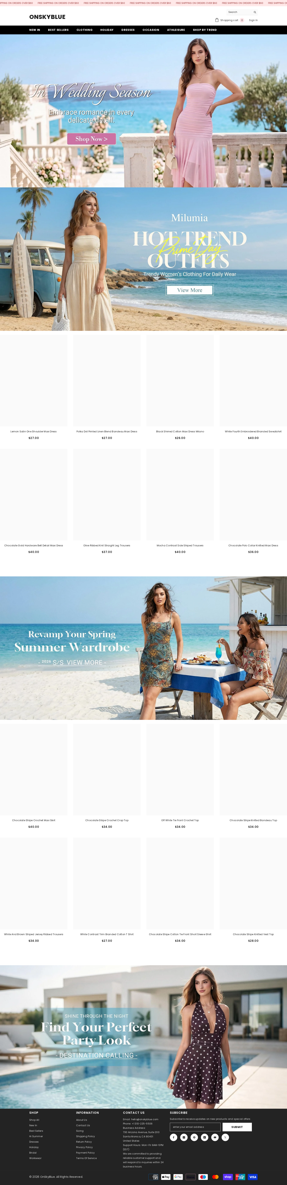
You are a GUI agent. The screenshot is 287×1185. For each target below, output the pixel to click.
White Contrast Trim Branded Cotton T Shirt (107, 934)
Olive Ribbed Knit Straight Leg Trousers (106, 545)
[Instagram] (184, 1137)
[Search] (242, 12)
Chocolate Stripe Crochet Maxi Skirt (33, 820)
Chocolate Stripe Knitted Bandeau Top (253, 820)
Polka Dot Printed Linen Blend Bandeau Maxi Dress (107, 431)
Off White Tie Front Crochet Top (180, 820)
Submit (237, 1127)
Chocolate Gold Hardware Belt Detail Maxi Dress (33, 545)
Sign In (253, 20)
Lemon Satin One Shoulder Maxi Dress (34, 431)
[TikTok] (204, 1137)
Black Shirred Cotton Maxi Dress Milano (180, 431)
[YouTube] (215, 1137)
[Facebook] (173, 1137)
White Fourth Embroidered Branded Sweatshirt (253, 431)
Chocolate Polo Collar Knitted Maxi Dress (253, 545)
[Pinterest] (194, 1137)
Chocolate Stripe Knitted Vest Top (253, 934)
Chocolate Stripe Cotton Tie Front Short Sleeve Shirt (180, 934)
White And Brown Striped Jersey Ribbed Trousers (33, 934)
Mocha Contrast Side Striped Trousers (180, 545)
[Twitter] (225, 1137)
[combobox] (239, 12)
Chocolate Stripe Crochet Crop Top (106, 820)
